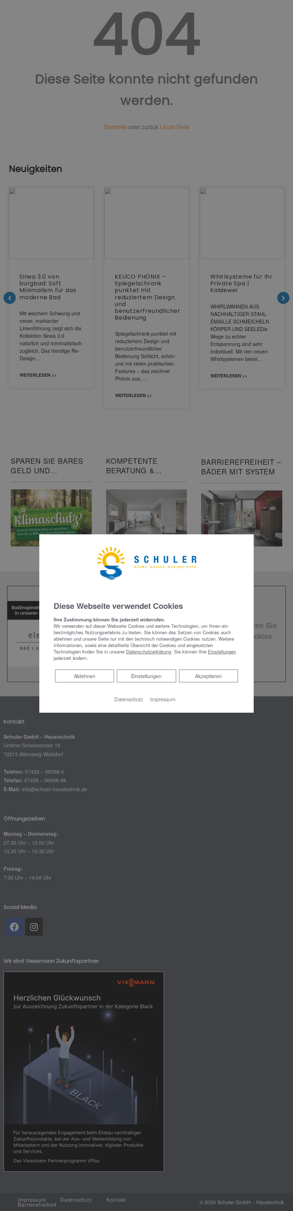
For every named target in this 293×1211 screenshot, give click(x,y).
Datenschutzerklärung (148, 651)
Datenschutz (128, 698)
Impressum (162, 698)
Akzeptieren (208, 675)
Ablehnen (84, 675)
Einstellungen (146, 675)
